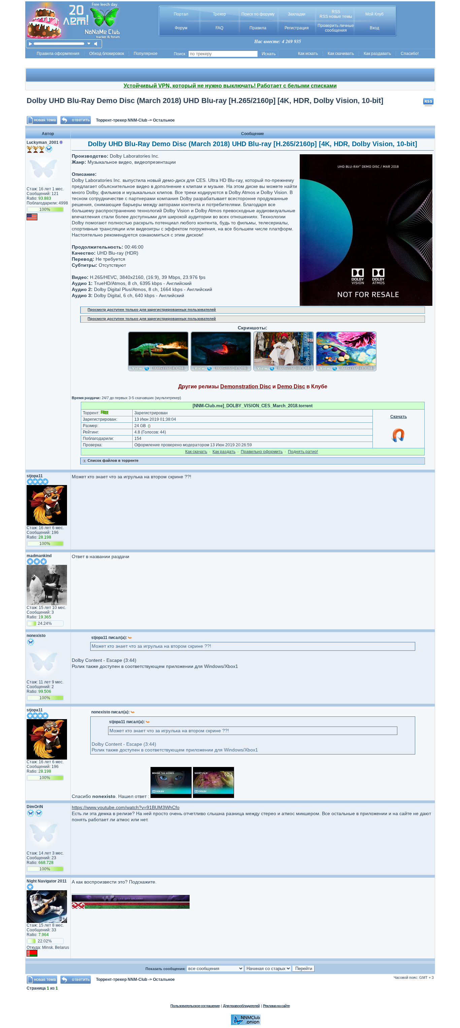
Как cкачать (196, 451)
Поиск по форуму (257, 14)
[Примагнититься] (398, 442)
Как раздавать (377, 53)
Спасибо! (410, 53)
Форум (181, 28)
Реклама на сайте (276, 1006)
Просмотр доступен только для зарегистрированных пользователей (152, 310)
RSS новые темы (336, 16)
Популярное (146, 53)
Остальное (164, 120)
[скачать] (89, 43)
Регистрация (297, 28)
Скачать (398, 416)
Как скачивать (341, 53)
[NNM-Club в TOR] (246, 1024)
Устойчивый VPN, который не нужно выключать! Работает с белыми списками (230, 86)
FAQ (219, 28)
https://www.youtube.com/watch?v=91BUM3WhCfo (125, 807)
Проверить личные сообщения (336, 28)
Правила (258, 28)
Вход (374, 28)
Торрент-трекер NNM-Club (121, 120)
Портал (181, 14)
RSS (336, 11)
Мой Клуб (374, 14)
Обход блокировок (106, 53)
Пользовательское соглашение (195, 1006)
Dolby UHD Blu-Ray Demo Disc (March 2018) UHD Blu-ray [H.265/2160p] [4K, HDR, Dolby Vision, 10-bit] (205, 100)
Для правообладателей (241, 1006)
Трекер (219, 14)
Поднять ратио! (303, 451)
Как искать (308, 53)
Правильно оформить (262, 451)
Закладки (296, 14)
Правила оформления (58, 53)
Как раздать (223, 451)
